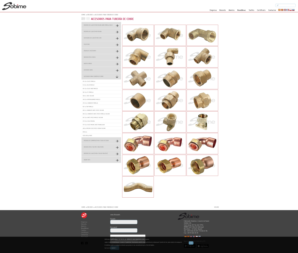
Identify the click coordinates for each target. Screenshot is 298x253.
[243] (170, 88)
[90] (138, 45)
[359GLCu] (138, 175)
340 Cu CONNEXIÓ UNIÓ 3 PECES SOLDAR (93, 110)
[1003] (138, 197)
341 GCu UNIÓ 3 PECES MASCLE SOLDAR (93, 117)
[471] (202, 132)
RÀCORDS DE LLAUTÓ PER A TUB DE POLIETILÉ (96, 153)
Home (83, 15)
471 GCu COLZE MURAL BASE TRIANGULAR (94, 125)
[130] (202, 67)
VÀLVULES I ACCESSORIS (90, 51)
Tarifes (251, 10)
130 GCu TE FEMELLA (88, 92)
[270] (202, 88)
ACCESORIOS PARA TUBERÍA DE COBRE (106, 15)
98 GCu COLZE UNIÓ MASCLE (90, 88)
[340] (170, 110)
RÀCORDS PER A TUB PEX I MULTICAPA (93, 147)
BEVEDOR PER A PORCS (90, 57)
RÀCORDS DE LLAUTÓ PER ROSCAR (93, 31)
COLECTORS (87, 44)
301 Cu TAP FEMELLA (88, 106)
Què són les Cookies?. (110, 248)
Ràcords (222, 10)
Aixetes (232, 10)
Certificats (261, 10)
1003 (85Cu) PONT (87, 135)
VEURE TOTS (87, 160)
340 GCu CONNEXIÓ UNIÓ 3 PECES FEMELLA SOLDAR (96, 114)
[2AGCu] (138, 153)
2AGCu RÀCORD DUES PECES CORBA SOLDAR (94, 128)
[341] (138, 132)
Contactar (272, 10)
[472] (170, 132)
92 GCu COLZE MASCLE (88, 85)
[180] (138, 88)
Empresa (213, 10)
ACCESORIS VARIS (88, 70)
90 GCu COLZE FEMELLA (89, 81)
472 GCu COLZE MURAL (89, 121)
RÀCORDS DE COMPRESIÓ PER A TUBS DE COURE (96, 140)
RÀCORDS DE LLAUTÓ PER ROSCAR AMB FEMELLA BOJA (98, 25)
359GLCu (85, 132)
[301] (138, 110)
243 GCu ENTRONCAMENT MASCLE (91, 99)
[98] (170, 67)
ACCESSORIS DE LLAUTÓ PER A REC (93, 38)
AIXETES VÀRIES (88, 63)
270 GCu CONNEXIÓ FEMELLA (90, 103)
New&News (241, 10)
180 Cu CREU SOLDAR (88, 96)
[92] (138, 67)
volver (216, 207)
